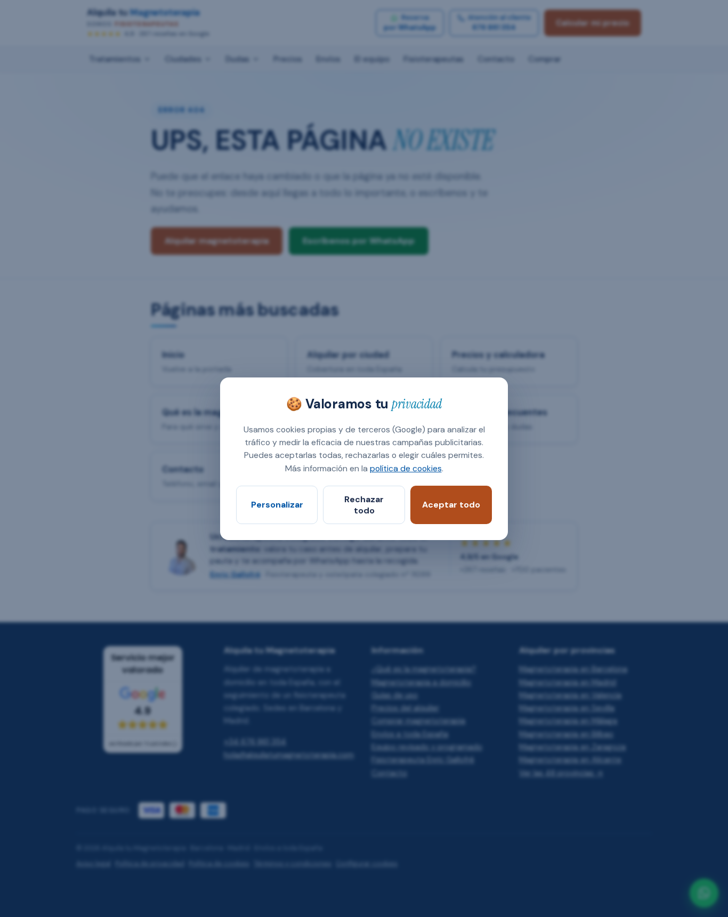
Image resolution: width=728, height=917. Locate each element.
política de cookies (406, 467)
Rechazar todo (364, 504)
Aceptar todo (451, 504)
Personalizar (277, 504)
